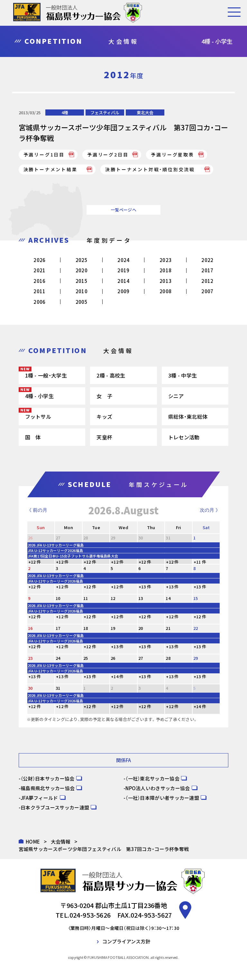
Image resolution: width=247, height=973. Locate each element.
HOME (33, 841)
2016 (39, 280)
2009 (123, 291)
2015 (81, 280)
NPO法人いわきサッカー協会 (157, 788)
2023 (165, 260)
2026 (39, 260)
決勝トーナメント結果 (53, 169)
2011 (39, 291)
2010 (81, 291)
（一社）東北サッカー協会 (152, 778)
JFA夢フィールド (39, 797)
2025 (81, 260)
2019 (123, 270)
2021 (39, 270)
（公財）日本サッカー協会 (48, 778)
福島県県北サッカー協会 (48, 788)
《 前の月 (37, 510)
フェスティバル (104, 112)
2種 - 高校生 (110, 375)
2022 (207, 260)
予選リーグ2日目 (107, 154)
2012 (207, 280)
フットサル (38, 416)
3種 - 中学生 (182, 375)
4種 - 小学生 (39, 396)
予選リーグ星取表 (172, 154)
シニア (176, 396)
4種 (64, 112)
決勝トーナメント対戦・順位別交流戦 (152, 169)
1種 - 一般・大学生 (46, 375)
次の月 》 (210, 510)
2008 (165, 291)
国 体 (33, 437)
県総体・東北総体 (187, 416)
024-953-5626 (90, 915)
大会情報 (60, 841)
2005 (81, 301)
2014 (123, 280)
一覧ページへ (123, 210)
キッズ (104, 416)
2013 (165, 280)
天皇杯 (104, 437)
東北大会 (145, 112)
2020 (81, 270)
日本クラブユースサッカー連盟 (55, 807)
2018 (165, 270)
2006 (39, 301)
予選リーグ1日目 (44, 154)
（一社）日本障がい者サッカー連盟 (162, 797)
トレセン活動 (184, 437)
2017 (207, 270)
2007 (207, 291)
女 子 (104, 396)
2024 (123, 260)
